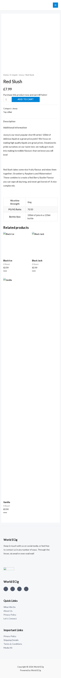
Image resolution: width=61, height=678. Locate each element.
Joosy (21, 75)
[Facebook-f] (26, 589)
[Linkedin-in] (19, 589)
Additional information (15, 127)
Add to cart (26, 99)
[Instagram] (6, 589)
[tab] (30, 121)
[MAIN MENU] (55, 5)
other (9, 112)
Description (9, 121)
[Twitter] (12, 589)
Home (6, 75)
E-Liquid (13, 75)
